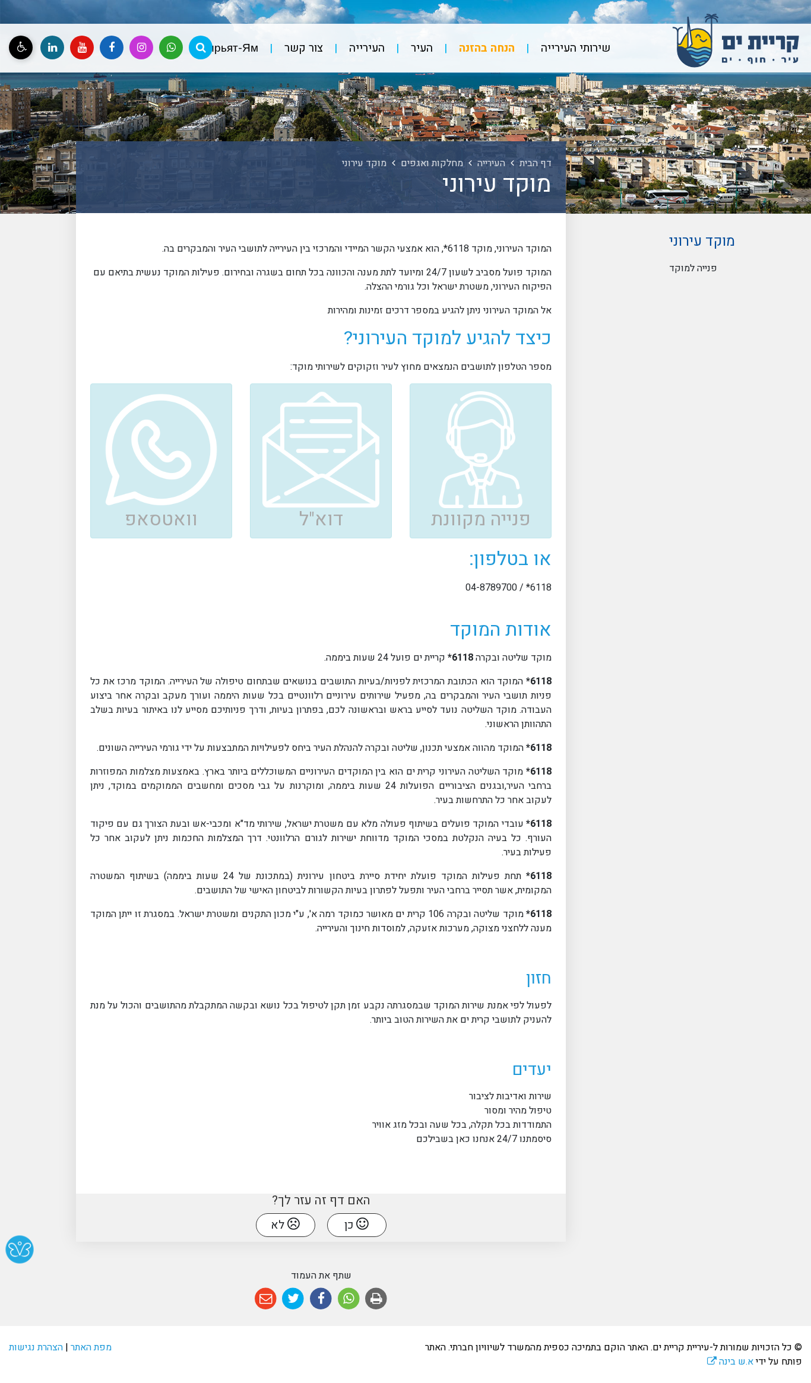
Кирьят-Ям (229, 48)
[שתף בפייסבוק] (321, 1299)
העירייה (365, 48)
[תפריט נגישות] (21, 47)
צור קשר (302, 48)
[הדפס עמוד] (376, 1299)
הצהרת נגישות (36, 1347)
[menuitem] (563, 48)
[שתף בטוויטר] (293, 1299)
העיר (420, 48)
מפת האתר (91, 1347)
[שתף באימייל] (265, 1299)
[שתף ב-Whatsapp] (349, 1299)
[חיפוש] (201, 47)
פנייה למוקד (693, 268)
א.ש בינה (730, 1362)
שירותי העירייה (574, 48)
